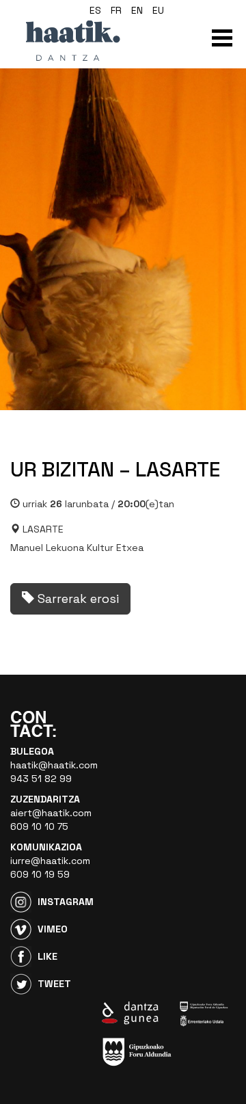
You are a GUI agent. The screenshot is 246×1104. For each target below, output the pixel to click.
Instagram (66, 902)
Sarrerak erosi (76, 598)
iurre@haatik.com (50, 860)
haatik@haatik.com (54, 765)
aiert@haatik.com (51, 813)
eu (158, 10)
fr (116, 10)
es (95, 10)
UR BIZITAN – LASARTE (115, 469)
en (137, 10)
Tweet (54, 984)
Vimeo (53, 929)
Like (47, 956)
